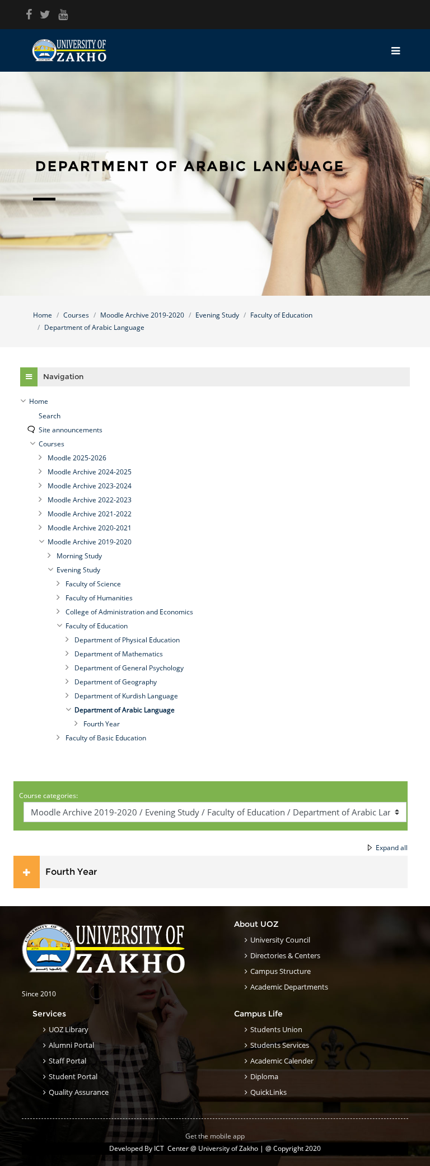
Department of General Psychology (129, 668)
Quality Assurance (79, 1092)
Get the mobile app (215, 1136)
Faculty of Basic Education (106, 738)
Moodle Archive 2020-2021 (90, 528)
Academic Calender (282, 1061)
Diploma (264, 1076)
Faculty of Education (281, 315)
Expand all (392, 847)
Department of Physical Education (127, 640)
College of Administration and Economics (129, 612)
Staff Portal (67, 1061)
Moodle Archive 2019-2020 (142, 315)
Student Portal (73, 1076)
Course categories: (48, 795)
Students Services (279, 1045)
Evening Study (217, 315)
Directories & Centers (285, 955)
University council (280, 940)
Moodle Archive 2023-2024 (90, 486)
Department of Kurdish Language (126, 696)
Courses (76, 315)
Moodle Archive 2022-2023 (90, 500)
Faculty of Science (93, 584)
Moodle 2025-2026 (77, 458)
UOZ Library (68, 1029)
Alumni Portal (71, 1045)
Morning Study (79, 556)
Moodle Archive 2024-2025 (90, 472)
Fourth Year (71, 871)
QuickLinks (268, 1092)
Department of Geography (115, 682)
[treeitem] (215, 401)
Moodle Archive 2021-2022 (90, 514)
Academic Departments (289, 987)
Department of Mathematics (118, 654)
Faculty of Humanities (99, 598)
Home (42, 315)
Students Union (276, 1029)
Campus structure (280, 971)
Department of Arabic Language (94, 327)
